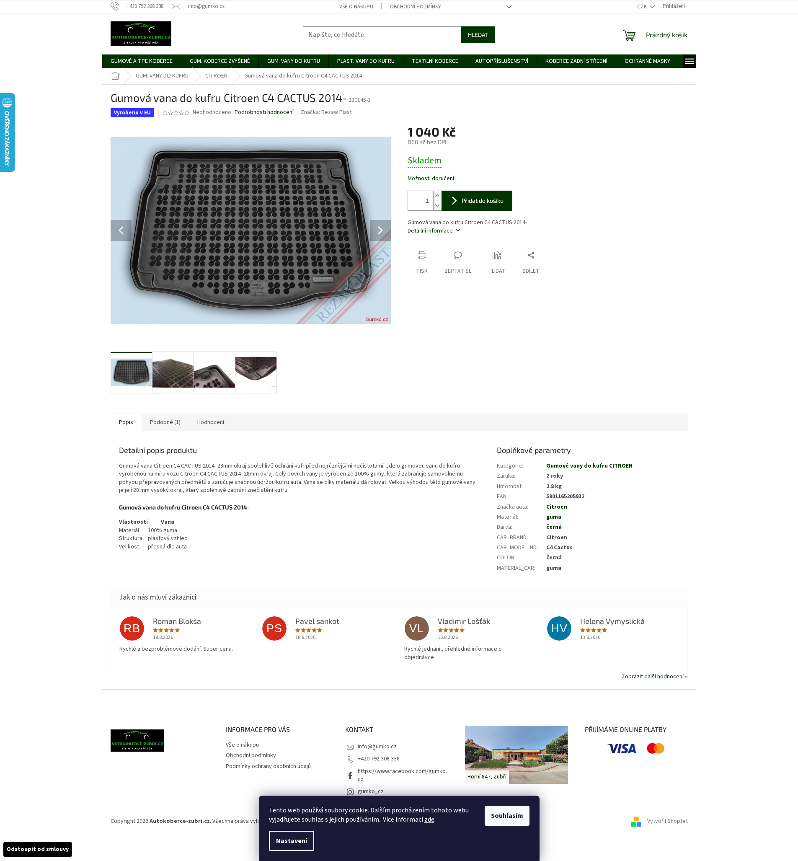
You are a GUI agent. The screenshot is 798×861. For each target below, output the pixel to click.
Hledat (478, 34)
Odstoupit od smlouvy (38, 849)
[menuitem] (141, 61)
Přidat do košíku (483, 200)
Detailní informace (430, 231)
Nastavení (291, 840)
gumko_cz (371, 791)
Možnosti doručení (431, 179)
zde (429, 819)
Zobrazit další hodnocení (653, 676)
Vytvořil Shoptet (667, 821)
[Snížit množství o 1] (437, 205)
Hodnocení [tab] (210, 422)
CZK (642, 6)
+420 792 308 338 (379, 759)
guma (553, 517)
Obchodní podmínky (415, 6)
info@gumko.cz (377, 746)
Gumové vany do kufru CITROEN (589, 466)
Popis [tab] (126, 422)
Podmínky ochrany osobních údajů (268, 766)
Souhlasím (507, 815)
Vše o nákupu (356, 6)
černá (554, 527)
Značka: (326, 112)
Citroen (556, 507)
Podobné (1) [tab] (165, 422)
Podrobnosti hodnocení (264, 112)
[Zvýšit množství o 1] (437, 196)
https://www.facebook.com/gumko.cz (402, 775)
